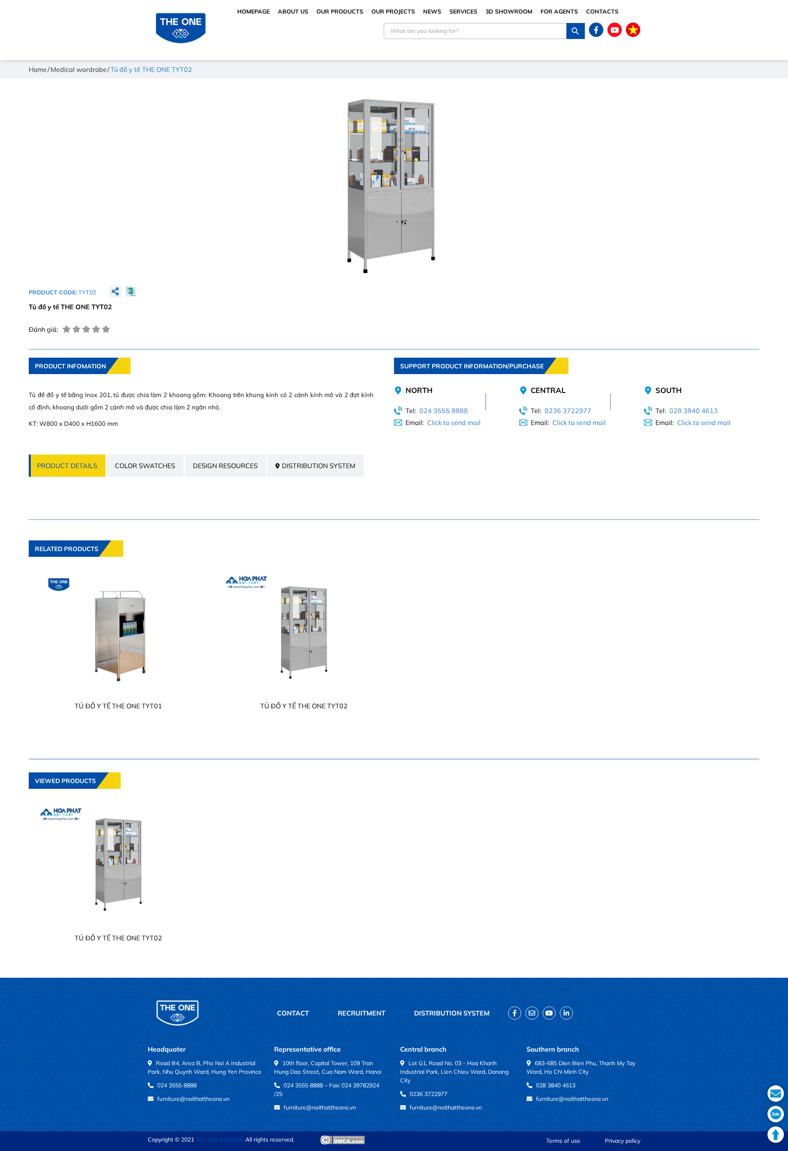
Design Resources (225, 466)
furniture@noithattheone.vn (193, 1099)
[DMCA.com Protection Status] (342, 1139)
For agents (559, 11)
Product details (67, 466)
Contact (293, 1013)
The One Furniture (220, 1139)
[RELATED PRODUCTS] (76, 562)
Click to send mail (454, 422)
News (432, 11)
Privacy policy (622, 1140)
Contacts (602, 11)
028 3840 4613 (693, 411)
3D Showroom (509, 11)
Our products (339, 11)
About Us (293, 11)
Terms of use (563, 1140)
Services (463, 11)
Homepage (253, 11)
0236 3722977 (568, 411)
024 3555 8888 (443, 411)
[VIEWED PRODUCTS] (75, 794)
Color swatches (145, 466)
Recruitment (361, 1013)
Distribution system (318, 466)
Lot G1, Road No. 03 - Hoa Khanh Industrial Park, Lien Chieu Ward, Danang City (454, 1071)
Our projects (393, 11)
